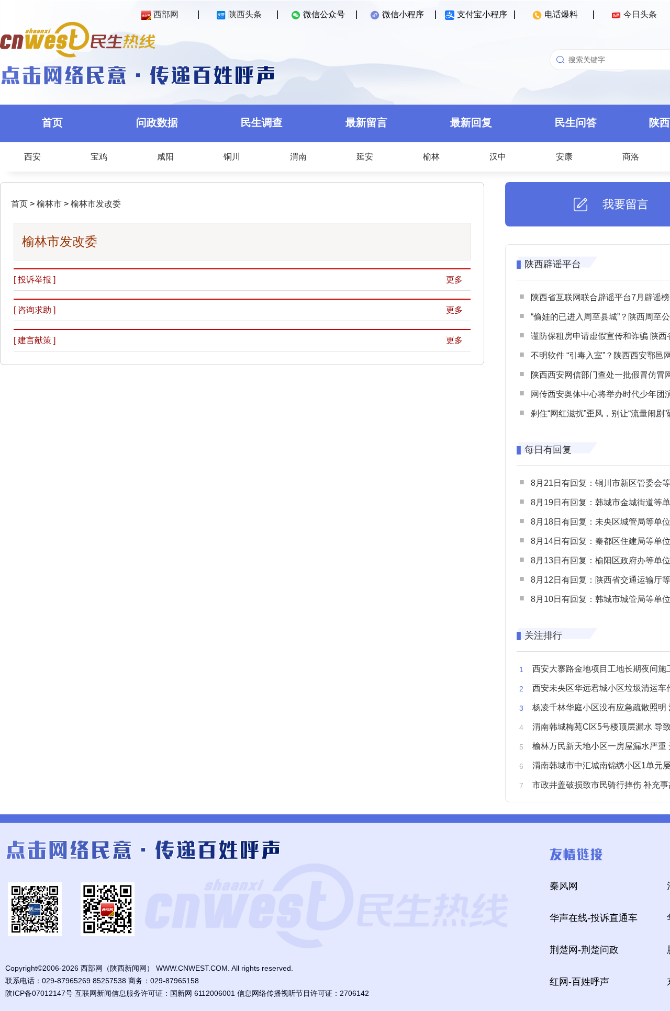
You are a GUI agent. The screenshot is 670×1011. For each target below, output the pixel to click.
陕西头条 (245, 14)
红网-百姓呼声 (579, 981)
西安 (32, 156)
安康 (564, 156)
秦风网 (564, 886)
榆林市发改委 (95, 203)
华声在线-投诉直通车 (594, 918)
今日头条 (640, 14)
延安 (364, 156)
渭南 (298, 156)
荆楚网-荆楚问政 (584, 950)
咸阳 (165, 156)
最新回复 (471, 122)
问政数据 (157, 122)
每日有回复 (548, 450)
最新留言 (366, 122)
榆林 (431, 156)
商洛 (630, 156)
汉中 (497, 156)
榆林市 (48, 203)
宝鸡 (99, 156)
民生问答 (576, 122)
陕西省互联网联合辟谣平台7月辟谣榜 (600, 297)
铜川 (232, 156)
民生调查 (262, 122)
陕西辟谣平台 (552, 264)
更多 (454, 279)
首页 (52, 122)
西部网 (165, 14)
